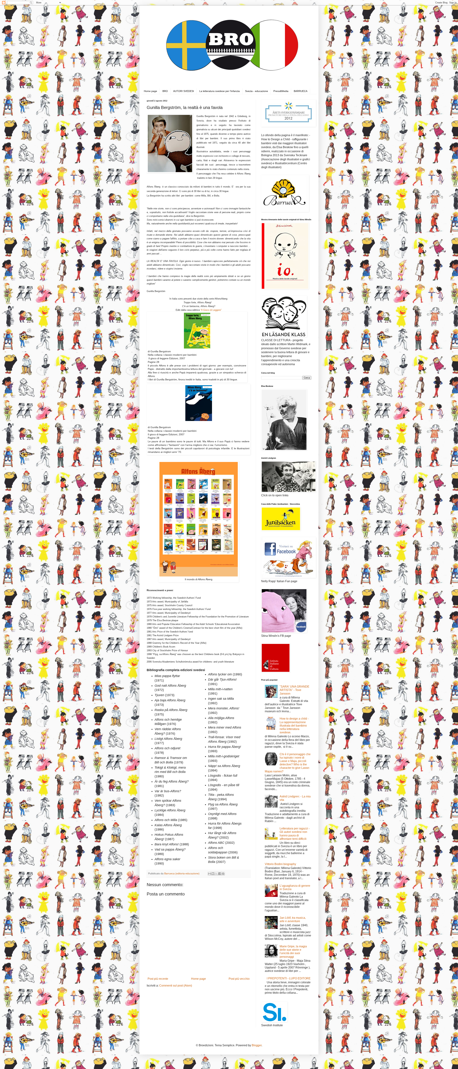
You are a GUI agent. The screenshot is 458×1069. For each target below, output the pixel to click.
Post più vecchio (239, 978)
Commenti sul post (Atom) (175, 985)
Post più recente (158, 978)
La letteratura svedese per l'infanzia (219, 91)
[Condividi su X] (216, 873)
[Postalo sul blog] (213, 873)
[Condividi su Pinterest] (223, 873)
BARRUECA (300, 91)
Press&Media (280, 91)
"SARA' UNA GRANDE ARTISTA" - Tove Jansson (294, 690)
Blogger (257, 1045)
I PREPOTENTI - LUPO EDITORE (289, 978)
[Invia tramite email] (209, 873)
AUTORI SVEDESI (183, 91)
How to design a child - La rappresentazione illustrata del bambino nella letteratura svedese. (294, 725)
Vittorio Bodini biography (280, 864)
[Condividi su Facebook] (219, 873)
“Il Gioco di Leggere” (210, 310)
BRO (165, 91)
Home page (150, 91)
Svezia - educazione (256, 91)
